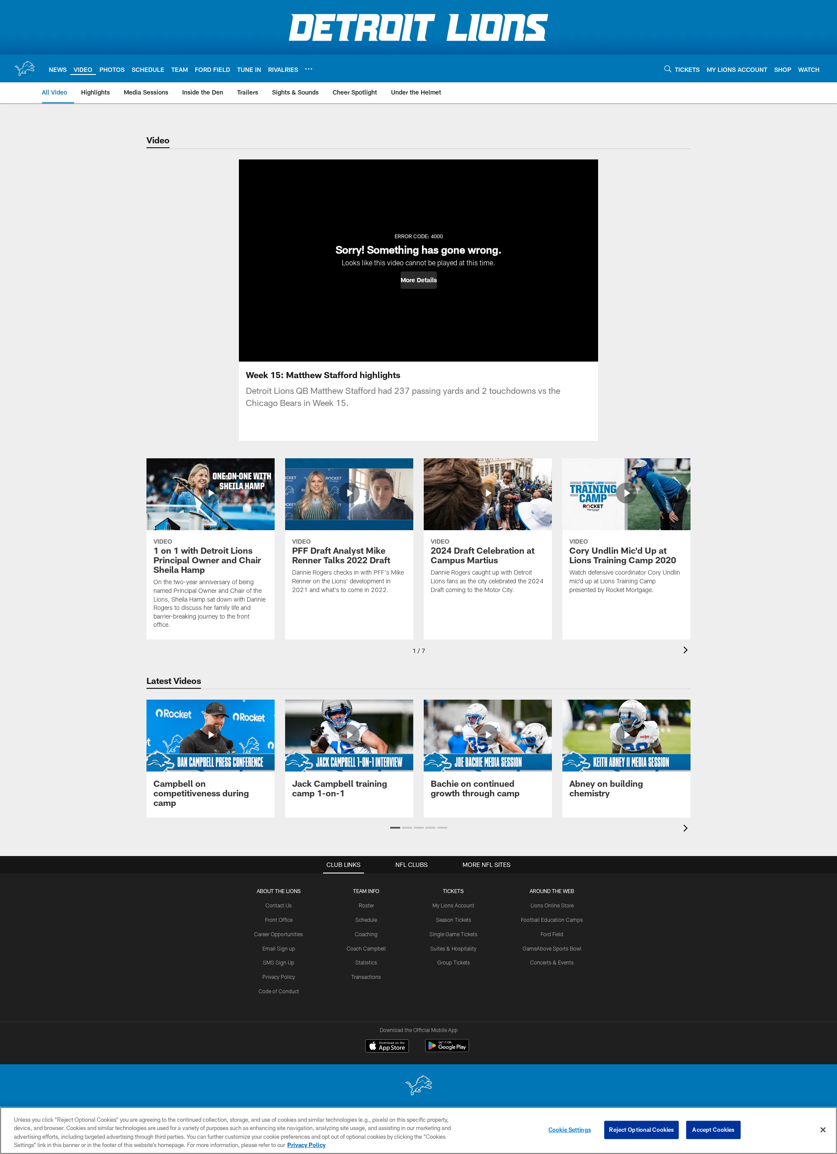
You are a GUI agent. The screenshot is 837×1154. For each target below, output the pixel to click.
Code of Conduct (279, 991)
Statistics (366, 962)
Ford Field (552, 934)
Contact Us (278, 905)
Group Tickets (453, 962)
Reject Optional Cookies (641, 1129)
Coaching (366, 934)
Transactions (366, 977)
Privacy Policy (278, 977)
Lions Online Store (552, 905)
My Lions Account (453, 905)
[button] (419, 280)
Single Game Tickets (453, 934)
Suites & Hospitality (453, 948)
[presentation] (687, 651)
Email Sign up (278, 948)
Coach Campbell (366, 948)
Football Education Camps (552, 920)
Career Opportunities (278, 934)
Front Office (279, 920)
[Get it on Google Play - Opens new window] (447, 1050)
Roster (366, 905)
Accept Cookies (713, 1129)
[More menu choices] (308, 68)
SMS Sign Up (278, 962)
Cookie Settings (569, 1129)
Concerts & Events (552, 962)
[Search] (667, 68)
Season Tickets (453, 920)
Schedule (366, 920)
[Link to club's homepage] (24, 68)
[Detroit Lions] (418, 1086)
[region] (418, 1130)
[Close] (823, 1129)
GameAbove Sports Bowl (552, 948)
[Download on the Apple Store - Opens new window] (387, 1046)
